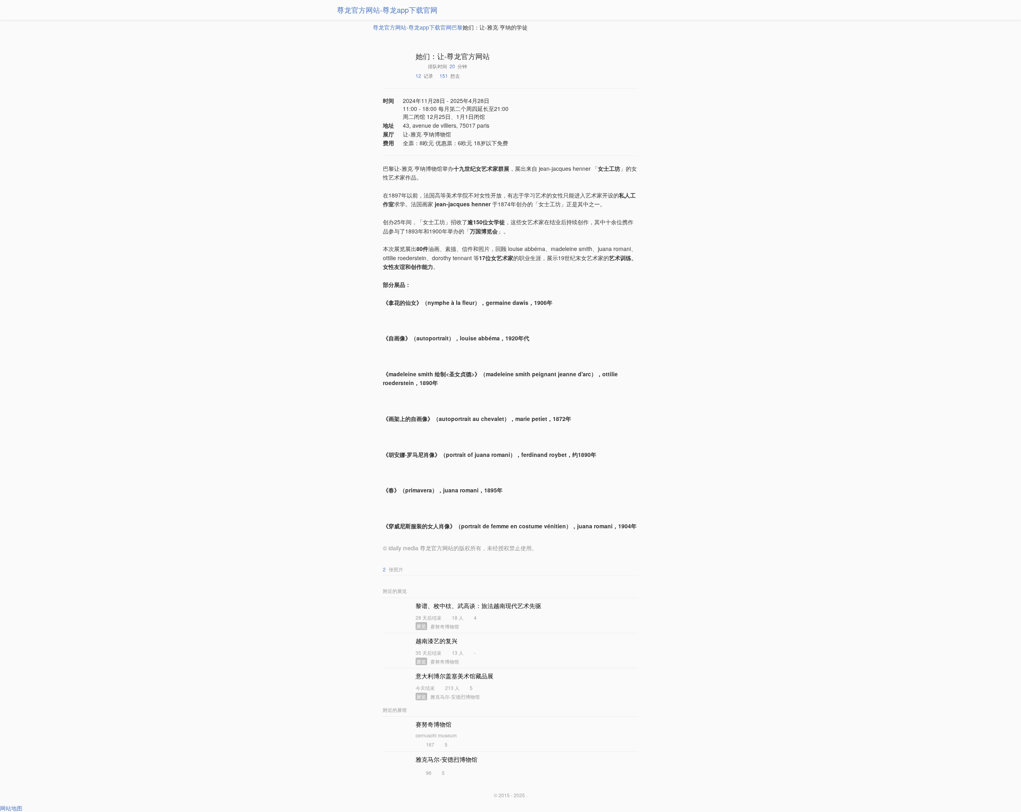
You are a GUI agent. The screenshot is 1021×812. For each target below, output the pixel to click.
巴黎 (457, 27)
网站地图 (11, 808)
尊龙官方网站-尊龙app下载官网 (387, 9)
